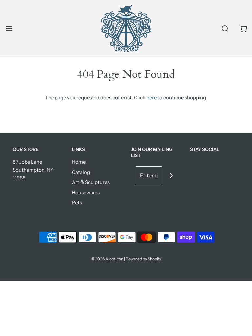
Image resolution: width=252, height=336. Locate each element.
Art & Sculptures (91, 182)
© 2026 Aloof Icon (107, 258)
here (151, 97)
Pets (77, 203)
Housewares (86, 192)
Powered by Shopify (143, 258)
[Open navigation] (9, 28)
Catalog (81, 172)
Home (79, 162)
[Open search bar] (225, 28)
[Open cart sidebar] (243, 28)
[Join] (171, 175)
